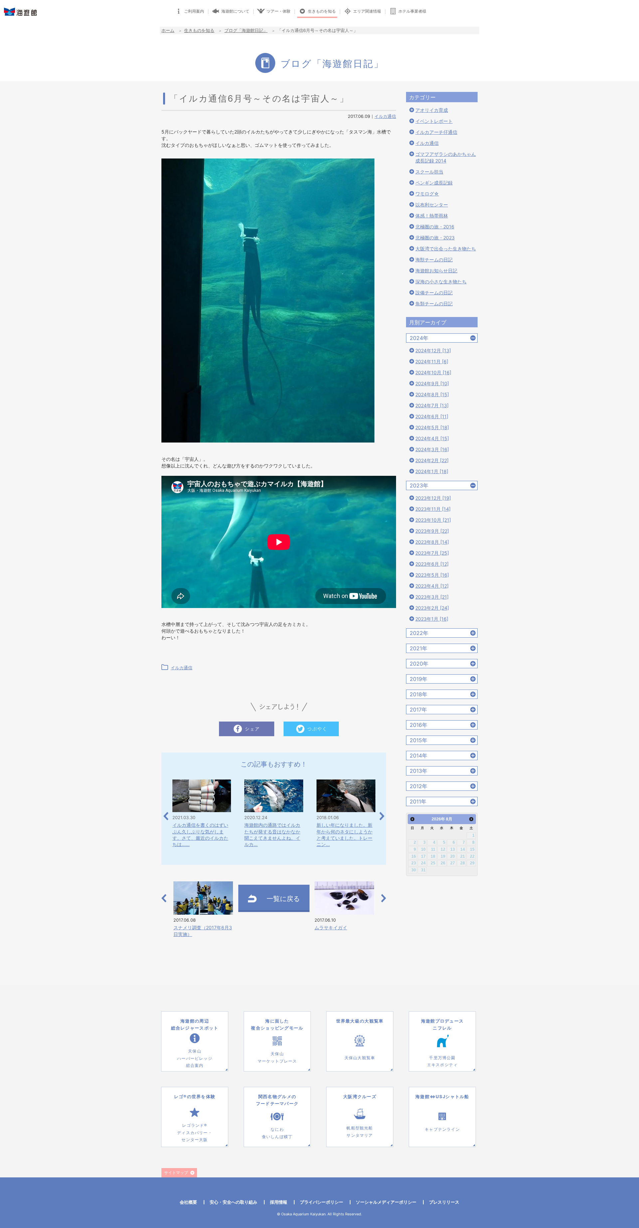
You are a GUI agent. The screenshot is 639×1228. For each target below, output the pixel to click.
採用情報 (278, 1202)
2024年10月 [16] (433, 372)
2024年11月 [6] (431, 361)
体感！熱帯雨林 (431, 215)
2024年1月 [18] (431, 471)
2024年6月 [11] (431, 416)
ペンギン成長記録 (434, 182)
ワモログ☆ (427, 193)
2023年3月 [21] (432, 597)
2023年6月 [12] (432, 564)
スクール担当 (429, 171)
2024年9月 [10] (432, 383)
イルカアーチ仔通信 (436, 132)
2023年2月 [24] (432, 608)
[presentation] (165, 816)
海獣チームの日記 (434, 259)
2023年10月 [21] (433, 520)
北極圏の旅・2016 (434, 226)
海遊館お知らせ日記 (436, 270)
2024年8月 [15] (432, 394)
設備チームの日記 (434, 292)
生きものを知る (199, 30)
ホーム (167, 30)
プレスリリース (444, 1202)
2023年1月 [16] (431, 619)
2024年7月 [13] (432, 405)
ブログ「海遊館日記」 (246, 30)
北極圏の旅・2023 (435, 237)
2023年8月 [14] (432, 542)
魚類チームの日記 (434, 303)
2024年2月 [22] (432, 460)
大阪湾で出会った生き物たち (445, 248)
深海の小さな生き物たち (441, 281)
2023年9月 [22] (432, 531)
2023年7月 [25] (432, 553)
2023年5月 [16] (432, 575)
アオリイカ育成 (431, 110)
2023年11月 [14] (433, 509)
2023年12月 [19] (433, 498)
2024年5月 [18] (432, 427)
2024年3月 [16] (432, 449)
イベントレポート (434, 121)
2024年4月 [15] (432, 438)
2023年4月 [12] (432, 586)
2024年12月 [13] (433, 350)
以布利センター (431, 204)
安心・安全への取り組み (233, 1202)
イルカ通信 (385, 116)
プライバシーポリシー (321, 1202)
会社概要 (188, 1202)
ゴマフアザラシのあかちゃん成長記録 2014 (445, 157)
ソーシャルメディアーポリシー (386, 1202)
